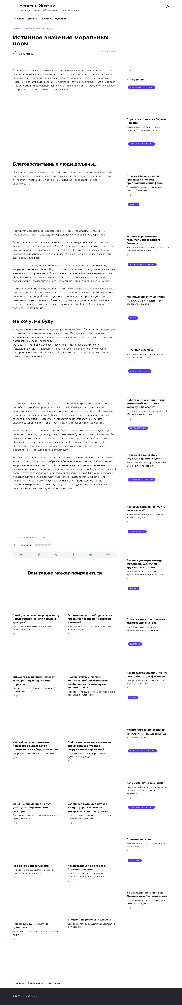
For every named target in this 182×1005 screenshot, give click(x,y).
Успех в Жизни (37, 6)
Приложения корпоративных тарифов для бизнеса (147, 621)
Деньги (33, 18)
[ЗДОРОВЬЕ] (148, 667)
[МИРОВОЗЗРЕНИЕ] (146, 449)
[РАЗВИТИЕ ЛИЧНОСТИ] (148, 394)
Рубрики (60, 18)
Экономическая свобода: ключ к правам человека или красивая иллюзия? (90, 619)
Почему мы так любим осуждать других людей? (144, 456)
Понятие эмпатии (139, 839)
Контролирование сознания (146, 729)
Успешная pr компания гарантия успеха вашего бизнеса (143, 240)
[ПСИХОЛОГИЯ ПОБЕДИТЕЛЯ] (148, 291)
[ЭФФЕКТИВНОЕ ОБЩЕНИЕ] (143, 170)
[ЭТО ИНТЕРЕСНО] (148, 554)
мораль (18, 537)
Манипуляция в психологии (146, 296)
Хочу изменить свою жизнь (145, 782)
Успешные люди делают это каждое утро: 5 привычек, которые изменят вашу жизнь (88, 807)
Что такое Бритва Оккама (31, 865)
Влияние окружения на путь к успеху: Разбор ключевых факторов (33, 807)
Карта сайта (35, 983)
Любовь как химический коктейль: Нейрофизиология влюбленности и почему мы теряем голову (88, 682)
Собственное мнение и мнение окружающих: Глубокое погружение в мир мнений (89, 746)
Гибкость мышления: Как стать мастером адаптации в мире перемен (34, 680)
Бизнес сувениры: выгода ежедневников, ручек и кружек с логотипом (144, 564)
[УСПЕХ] (148, 344)
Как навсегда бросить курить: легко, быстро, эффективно (147, 674)
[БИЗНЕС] (148, 230)
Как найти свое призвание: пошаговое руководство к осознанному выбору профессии (35, 746)
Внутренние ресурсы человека (89, 919)
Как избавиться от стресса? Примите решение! (87, 867)
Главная (19, 18)
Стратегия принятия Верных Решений (146, 121)
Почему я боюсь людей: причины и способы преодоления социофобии (145, 179)
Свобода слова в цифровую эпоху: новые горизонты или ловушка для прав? (36, 619)
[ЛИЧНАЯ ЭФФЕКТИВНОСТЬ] (148, 113)
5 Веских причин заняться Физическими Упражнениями (147, 894)
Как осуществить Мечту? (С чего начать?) (146, 508)
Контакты (54, 983)
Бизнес (46, 18)
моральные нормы (36, 537)
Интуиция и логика (140, 349)
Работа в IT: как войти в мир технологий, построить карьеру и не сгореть (146, 403)
